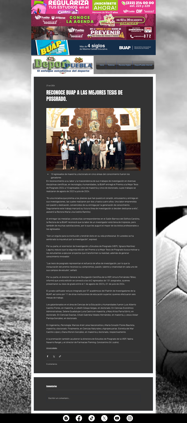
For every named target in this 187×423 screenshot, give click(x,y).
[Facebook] (79, 418)
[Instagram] (130, 418)
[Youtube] (117, 418)
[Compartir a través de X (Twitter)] (54, 356)
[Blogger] (66, 418)
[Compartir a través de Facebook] (47, 356)
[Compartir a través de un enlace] (60, 356)
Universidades (51, 348)
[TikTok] (91, 418)
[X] (104, 418)
